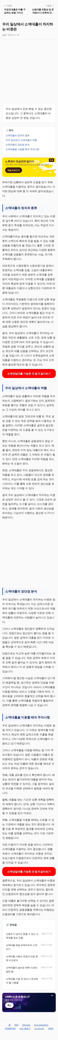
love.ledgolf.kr (41, 1025)
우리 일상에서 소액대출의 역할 (21, 140)
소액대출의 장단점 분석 (17, 144)
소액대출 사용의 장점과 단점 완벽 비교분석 (22, 958)
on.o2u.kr (39, 1028)
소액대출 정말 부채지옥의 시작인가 (21, 947)
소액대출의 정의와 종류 (17, 135)
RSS (16, 1025)
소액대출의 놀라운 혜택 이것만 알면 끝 (21, 969)
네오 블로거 (25, 1028)
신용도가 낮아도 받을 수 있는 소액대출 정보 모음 (22, 935)
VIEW (50, 1028)
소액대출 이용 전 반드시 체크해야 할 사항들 (22, 980)
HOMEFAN (10, 1028)
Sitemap (26, 1025)
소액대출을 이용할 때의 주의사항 (22, 149)
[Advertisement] (29, 72)
